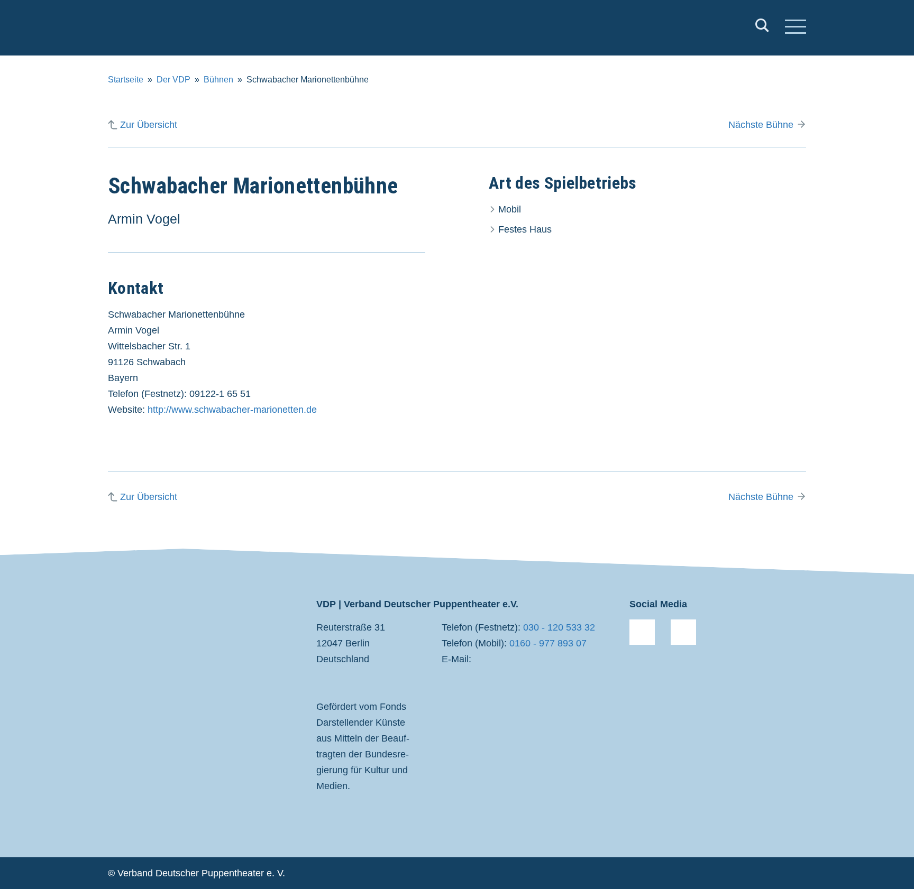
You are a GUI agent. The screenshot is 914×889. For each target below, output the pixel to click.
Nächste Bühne (760, 124)
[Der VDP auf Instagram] (683, 632)
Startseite (125, 79)
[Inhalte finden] (762, 27)
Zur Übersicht (148, 124)
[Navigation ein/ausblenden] (795, 28)
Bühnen (218, 79)
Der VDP (173, 79)
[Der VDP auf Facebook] (642, 632)
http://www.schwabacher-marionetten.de (232, 409)
